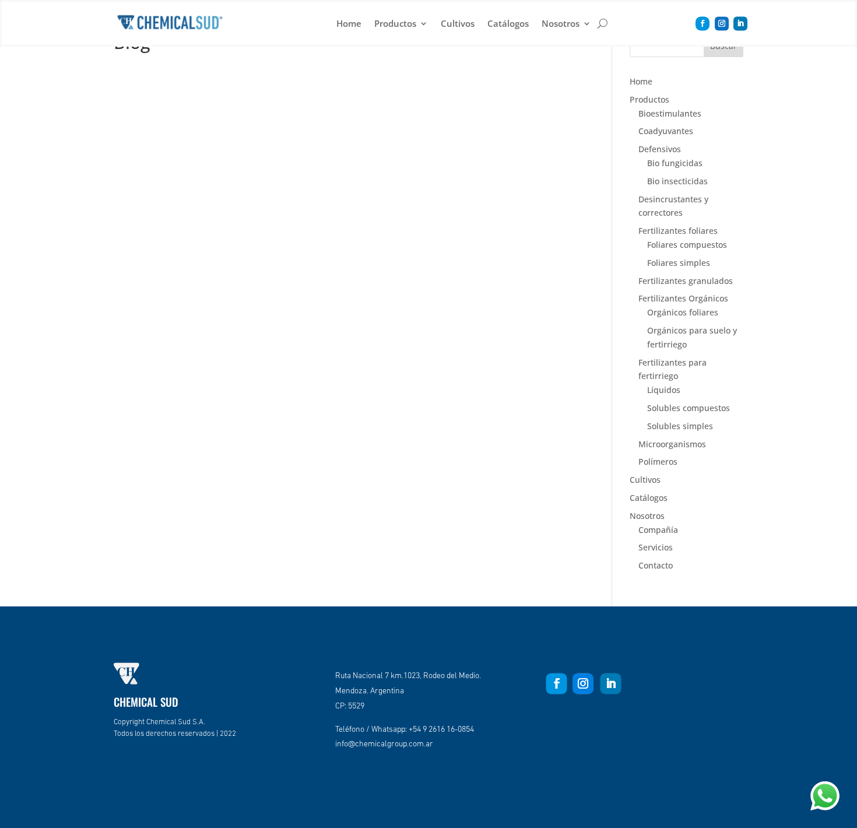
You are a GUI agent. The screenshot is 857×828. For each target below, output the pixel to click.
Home (348, 23)
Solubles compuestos (688, 407)
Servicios (655, 547)
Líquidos (663, 389)
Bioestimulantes (669, 113)
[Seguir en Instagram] (722, 24)
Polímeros (657, 461)
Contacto (655, 565)
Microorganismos (672, 444)
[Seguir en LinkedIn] (740, 24)
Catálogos (508, 23)
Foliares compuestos (687, 244)
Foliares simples (678, 262)
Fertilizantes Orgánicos (683, 298)
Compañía (658, 529)
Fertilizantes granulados (685, 280)
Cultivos (458, 23)
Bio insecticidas (677, 181)
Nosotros (560, 23)
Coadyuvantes (665, 130)
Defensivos (659, 149)
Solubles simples (680, 425)
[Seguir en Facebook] (703, 24)
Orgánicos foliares (682, 312)
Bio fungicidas (675, 163)
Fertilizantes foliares (678, 230)
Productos (395, 23)
